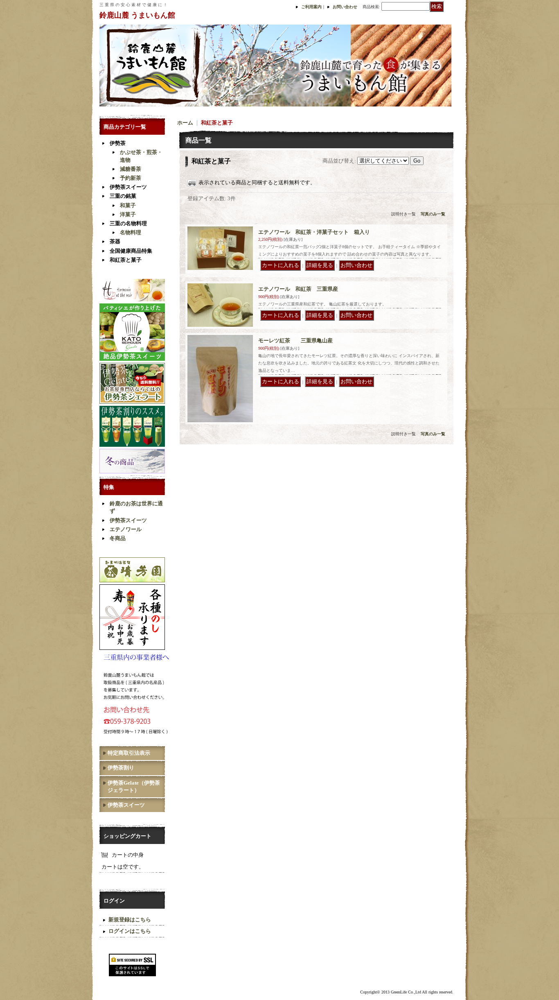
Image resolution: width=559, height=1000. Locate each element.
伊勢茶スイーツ (128, 187)
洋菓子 (128, 214)
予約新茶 (130, 178)
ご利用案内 (311, 7)
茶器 (115, 241)
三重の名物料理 (128, 223)
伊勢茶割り (121, 768)
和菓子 (128, 205)
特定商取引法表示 (129, 753)
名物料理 (130, 232)
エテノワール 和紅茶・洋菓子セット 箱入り (314, 232)
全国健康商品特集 (131, 251)
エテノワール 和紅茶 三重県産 (298, 289)
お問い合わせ (345, 7)
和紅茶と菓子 (126, 260)
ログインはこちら (129, 931)
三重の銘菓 (123, 196)
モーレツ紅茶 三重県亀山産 (295, 340)
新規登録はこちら (129, 919)
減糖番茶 (130, 169)
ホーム (185, 123)
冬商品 (118, 538)
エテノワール (126, 529)
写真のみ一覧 (433, 214)
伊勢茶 (118, 143)
